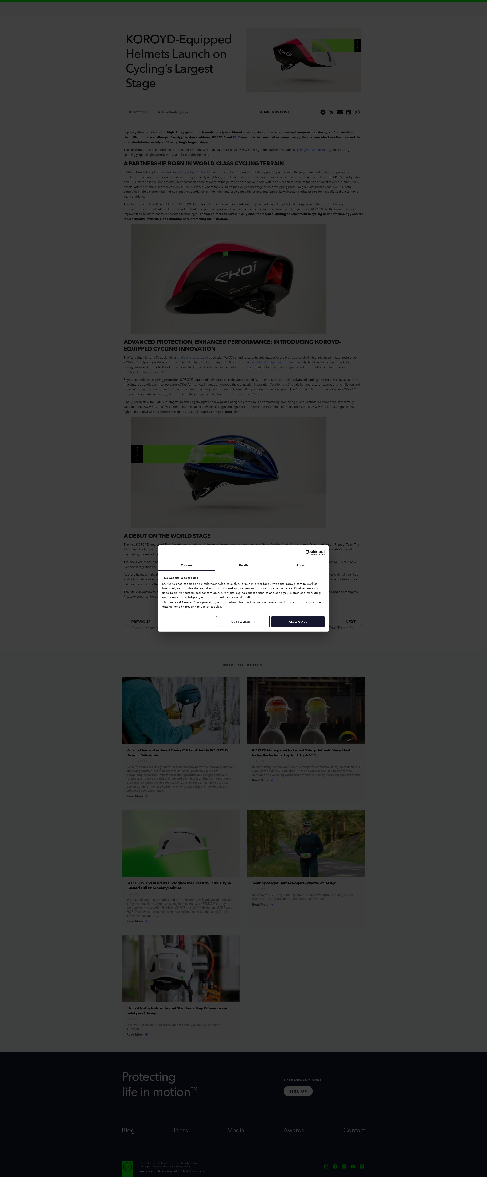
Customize (240, 622)
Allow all (298, 622)
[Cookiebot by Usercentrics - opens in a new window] (308, 553)
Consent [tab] (186, 565)
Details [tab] (243, 565)
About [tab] (300, 565)
